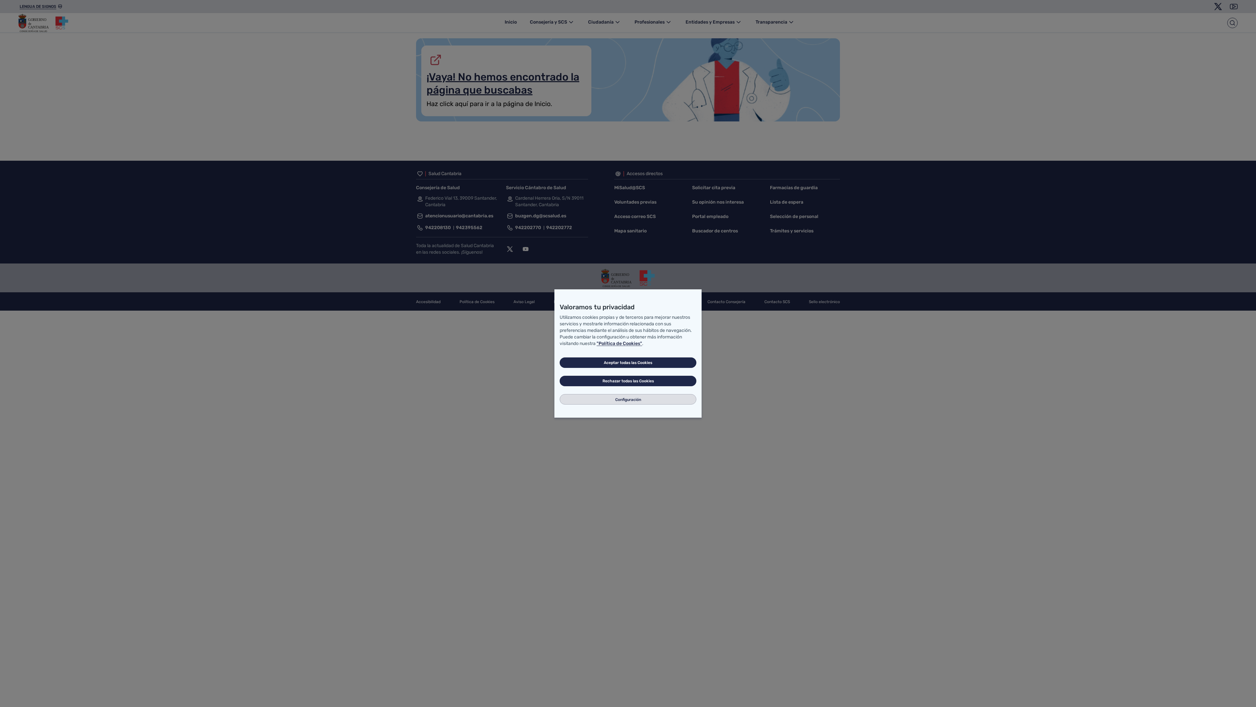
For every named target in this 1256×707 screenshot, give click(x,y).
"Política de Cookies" (619, 343)
